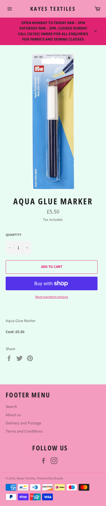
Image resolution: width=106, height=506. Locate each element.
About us (13, 415)
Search (11, 407)
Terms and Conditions (24, 431)
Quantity (13, 235)
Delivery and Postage (23, 423)
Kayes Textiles (53, 8)
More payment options (51, 297)
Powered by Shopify (50, 478)
